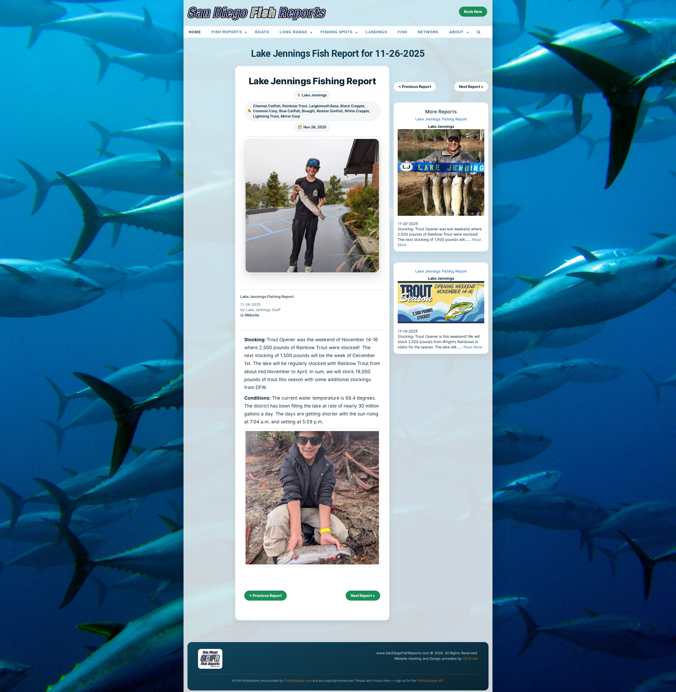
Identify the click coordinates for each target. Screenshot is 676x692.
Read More (472, 347)
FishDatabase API (430, 680)
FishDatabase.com (298, 680)
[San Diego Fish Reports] (256, 13)
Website (252, 315)
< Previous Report (265, 595)
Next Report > (363, 595)
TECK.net (470, 658)
